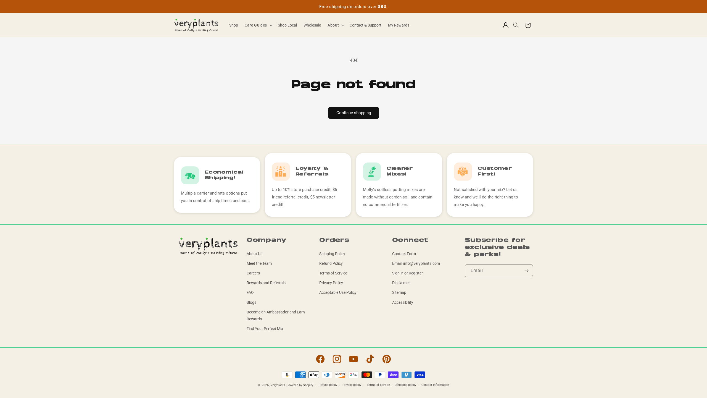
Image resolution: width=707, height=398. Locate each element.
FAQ (250, 292)
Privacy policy (351, 385)
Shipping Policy (332, 254)
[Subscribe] (527, 270)
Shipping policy (405, 385)
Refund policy (328, 385)
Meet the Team (259, 263)
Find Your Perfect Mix (265, 328)
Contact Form (404, 254)
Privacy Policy (331, 283)
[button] (258, 25)
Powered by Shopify (299, 385)
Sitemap (399, 292)
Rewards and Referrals (266, 283)
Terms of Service (333, 273)
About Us (254, 254)
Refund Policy (331, 263)
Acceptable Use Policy (338, 292)
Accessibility (402, 302)
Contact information (435, 385)
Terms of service (378, 385)
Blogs (251, 302)
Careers (253, 273)
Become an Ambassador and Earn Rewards (276, 315)
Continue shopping (353, 112)
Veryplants (278, 385)
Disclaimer (401, 283)
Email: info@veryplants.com (416, 263)
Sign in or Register (407, 273)
